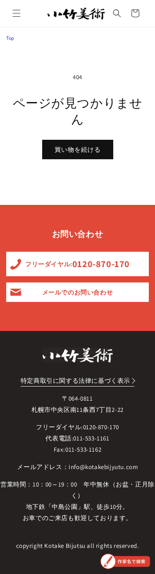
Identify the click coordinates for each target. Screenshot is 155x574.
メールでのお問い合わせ (77, 292)
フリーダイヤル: (77, 264)
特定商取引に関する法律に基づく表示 (75, 380)
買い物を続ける (78, 149)
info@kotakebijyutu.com (103, 467)
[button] (16, 13)
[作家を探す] (125, 561)
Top (10, 38)
